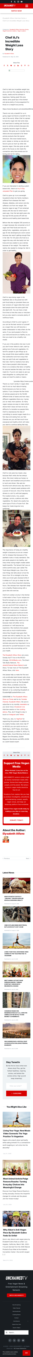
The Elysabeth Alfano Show (12, 655)
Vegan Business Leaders (10, 31)
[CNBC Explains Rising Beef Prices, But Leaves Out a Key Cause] (16, 907)
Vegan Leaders (21, 31)
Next (27, 858)
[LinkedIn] (18, 65)
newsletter (23, 704)
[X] (7, 65)
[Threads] (21, 65)
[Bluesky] (11, 65)
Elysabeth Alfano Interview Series (14, 18)
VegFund (19, 719)
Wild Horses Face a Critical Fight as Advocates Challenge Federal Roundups (16, 1043)
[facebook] (10, 1340)
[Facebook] (4, 65)
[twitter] (15, 1)
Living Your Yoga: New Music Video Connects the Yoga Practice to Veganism (16, 953)
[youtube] (21, 1)
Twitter (21, 714)
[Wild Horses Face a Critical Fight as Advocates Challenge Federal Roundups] (16, 1024)
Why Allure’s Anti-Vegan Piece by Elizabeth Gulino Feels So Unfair (15, 1233)
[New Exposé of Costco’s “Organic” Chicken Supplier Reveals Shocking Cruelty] (16, 879)
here (17, 670)
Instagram (12, 714)
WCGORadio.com (15, 660)
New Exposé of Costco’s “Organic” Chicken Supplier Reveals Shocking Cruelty (13, 898)
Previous (7, 858)
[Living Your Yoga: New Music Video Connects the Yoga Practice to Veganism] (16, 934)
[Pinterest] (24, 65)
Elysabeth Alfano (9, 53)
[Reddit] (14, 65)
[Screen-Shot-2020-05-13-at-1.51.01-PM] (16, 70)
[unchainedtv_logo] (17, 1276)
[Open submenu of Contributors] (27, 1321)
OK (26, 1353)
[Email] (28, 65)
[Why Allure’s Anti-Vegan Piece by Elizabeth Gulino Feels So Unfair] (16, 1212)
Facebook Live (20, 707)
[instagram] (18, 1)
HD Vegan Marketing (20, 1348)
